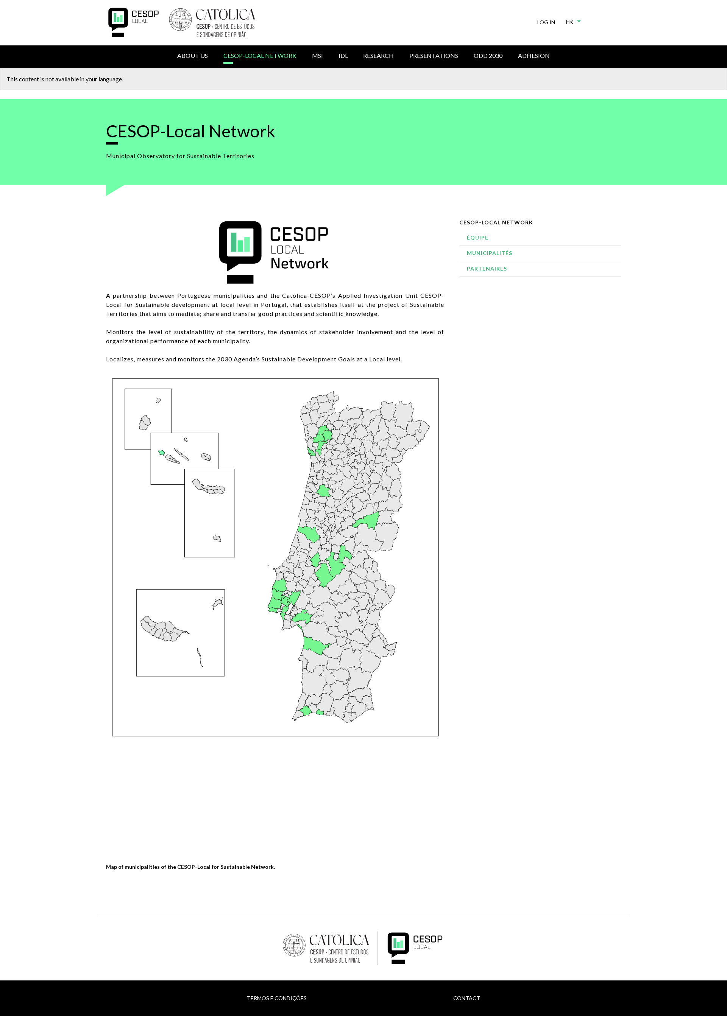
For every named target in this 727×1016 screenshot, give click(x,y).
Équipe (477, 237)
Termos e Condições (277, 998)
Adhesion (534, 55)
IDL (343, 55)
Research (378, 55)
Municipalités (489, 253)
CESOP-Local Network (259, 55)
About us (192, 55)
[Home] (133, 22)
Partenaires (487, 268)
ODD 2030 (488, 55)
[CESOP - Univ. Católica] (212, 23)
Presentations (433, 55)
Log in (546, 22)
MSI (317, 55)
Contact (466, 998)
